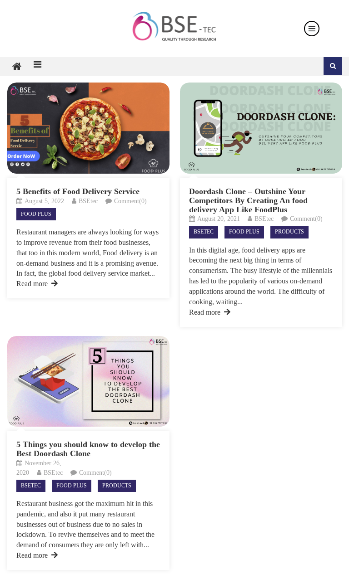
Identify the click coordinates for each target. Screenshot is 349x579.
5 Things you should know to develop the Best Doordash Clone (88, 449)
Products (289, 232)
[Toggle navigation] (311, 28)
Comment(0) (130, 201)
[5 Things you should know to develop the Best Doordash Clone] (88, 381)
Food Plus (36, 214)
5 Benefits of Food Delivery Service (78, 191)
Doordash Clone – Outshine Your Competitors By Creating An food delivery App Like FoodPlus (248, 200)
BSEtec (88, 201)
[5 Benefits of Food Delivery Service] (88, 128)
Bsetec (204, 232)
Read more (32, 283)
